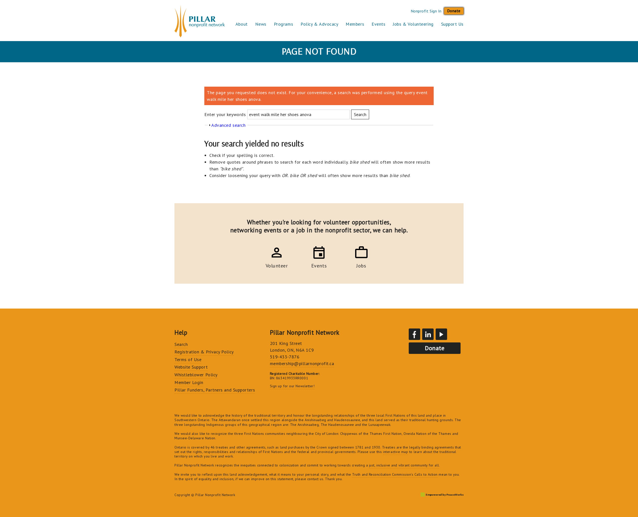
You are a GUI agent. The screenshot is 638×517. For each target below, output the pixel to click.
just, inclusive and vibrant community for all (404, 465)
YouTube (441, 334)
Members (355, 24)
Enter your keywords (225, 114)
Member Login (188, 382)
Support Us (452, 24)
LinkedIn (428, 334)
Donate (454, 10)
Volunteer (277, 264)
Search (181, 344)
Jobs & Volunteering (413, 24)
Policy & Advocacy (319, 24)
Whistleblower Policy (196, 375)
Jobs (361, 264)
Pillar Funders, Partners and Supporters (214, 390)
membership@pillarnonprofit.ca (302, 363)
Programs (283, 24)
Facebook (414, 334)
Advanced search (228, 125)
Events (378, 24)
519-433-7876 (284, 357)
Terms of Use (187, 359)
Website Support (191, 367)
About (242, 24)
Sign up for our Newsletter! (292, 386)
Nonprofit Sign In (426, 10)
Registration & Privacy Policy (204, 352)
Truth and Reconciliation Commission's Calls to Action (395, 474)
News (260, 24)
